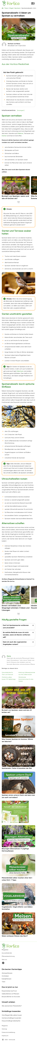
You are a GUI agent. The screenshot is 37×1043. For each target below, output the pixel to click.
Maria (9, 656)
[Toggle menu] (33, 3)
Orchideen (5, 976)
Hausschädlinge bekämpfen (11, 1021)
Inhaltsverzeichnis (13, 110)
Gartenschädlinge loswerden (11, 1018)
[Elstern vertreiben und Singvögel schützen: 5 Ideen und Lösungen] (16, 595)
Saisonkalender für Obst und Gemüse (7, 673)
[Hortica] (11, 3)
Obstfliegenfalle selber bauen (12, 1015)
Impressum (5, 1035)
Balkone (20, 133)
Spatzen (17, 8)
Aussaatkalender (7, 953)
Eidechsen (20, 371)
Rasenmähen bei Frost (9, 991)
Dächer (4, 136)
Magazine (5, 1025)
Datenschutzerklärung (8, 1032)
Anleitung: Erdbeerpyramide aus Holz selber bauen (26, 673)
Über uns (4, 959)
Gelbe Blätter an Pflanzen (10, 994)
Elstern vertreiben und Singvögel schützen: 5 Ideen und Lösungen (15, 607)
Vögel (11, 8)
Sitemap (4, 1029)
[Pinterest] (3, 963)
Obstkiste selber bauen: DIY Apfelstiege (9, 678)
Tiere (6, 8)
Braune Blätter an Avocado (11, 996)
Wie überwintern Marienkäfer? (12, 1006)
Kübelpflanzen (6, 979)
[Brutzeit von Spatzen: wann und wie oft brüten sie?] (16, 185)
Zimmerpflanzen (7, 973)
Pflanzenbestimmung (8, 956)
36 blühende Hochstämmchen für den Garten (25, 679)
